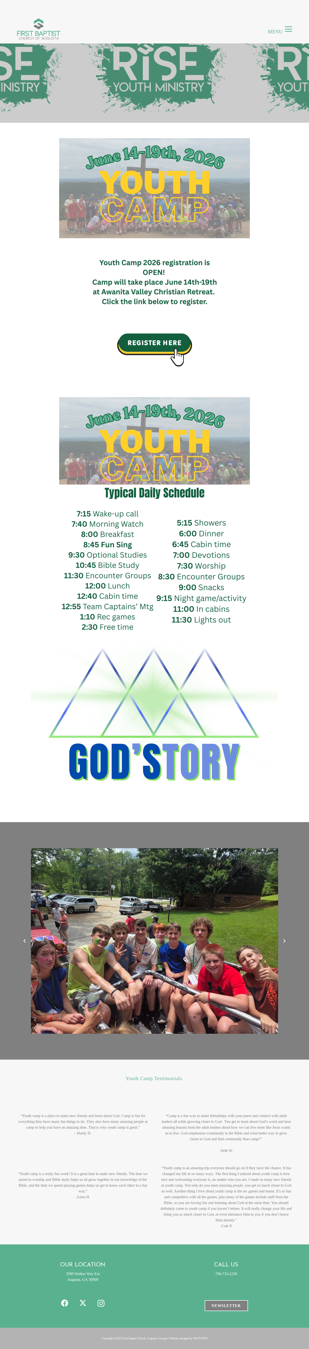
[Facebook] (65, 1303)
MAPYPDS (200, 1338)
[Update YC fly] (154, 262)
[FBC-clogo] (39, 29)
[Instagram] (101, 1303)
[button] (288, 29)
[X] (83, 1303)
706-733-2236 (226, 1274)
